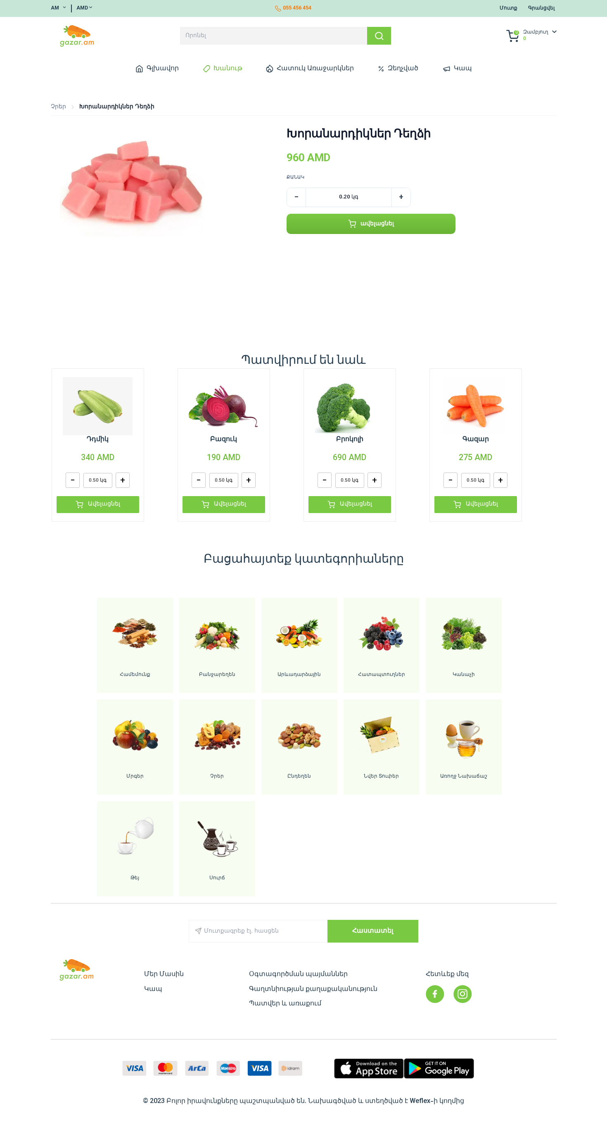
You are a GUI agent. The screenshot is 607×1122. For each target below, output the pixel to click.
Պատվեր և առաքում (285, 1004)
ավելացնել (377, 224)
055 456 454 (297, 8)
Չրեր (58, 107)
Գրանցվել (541, 8)
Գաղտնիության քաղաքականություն (313, 989)
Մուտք (508, 8)
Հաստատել (372, 931)
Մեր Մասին (164, 974)
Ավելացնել (104, 504)
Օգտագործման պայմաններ (298, 974)
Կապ (153, 989)
